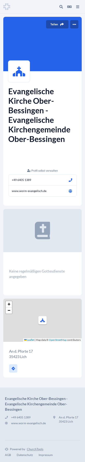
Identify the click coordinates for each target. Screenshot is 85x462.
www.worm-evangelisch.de (29, 191)
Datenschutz (25, 455)
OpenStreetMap (57, 339)
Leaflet (30, 339)
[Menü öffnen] (77, 6)
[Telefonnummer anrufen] (70, 180)
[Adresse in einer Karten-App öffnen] (13, 368)
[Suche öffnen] (61, 6)
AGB (8, 455)
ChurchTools (35, 449)
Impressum (46, 455)
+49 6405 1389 (21, 180)
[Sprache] (69, 6)
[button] (42, 320)
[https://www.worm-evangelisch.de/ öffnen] (70, 191)
